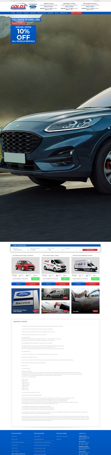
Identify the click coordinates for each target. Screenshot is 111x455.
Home (13, 13)
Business (50, 13)
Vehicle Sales (42, 13)
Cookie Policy (97, 0)
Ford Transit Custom (38, 439)
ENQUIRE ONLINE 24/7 (18, 23)
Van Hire (26, 13)
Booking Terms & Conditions (17, 442)
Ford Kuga (58, 439)
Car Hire (19, 13)
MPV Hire (33, 13)
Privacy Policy (14, 448)
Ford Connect (37, 436)
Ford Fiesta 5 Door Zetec (62, 436)
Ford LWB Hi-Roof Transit (39, 448)
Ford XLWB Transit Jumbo (39, 451)
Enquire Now (32, 283)
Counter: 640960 (15, 451)
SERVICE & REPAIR (76, 13)
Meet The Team (14, 439)
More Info (18, 283)
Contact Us (63, 13)
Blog (56, 13)
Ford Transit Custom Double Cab (41, 445)
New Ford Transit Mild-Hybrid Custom (42, 442)
